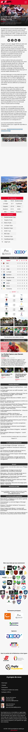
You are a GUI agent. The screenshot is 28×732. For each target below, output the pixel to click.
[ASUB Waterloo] (4, 588)
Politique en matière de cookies (9, 690)
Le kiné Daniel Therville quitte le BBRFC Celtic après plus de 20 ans (13, 477)
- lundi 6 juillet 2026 (13, 427)
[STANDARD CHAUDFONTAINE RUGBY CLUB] (24, 597)
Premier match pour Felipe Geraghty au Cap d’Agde (13, 480)
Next (24, 141)
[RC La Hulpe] (14, 602)
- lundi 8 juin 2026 (13, 433)
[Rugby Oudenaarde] (9, 582)
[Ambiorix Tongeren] (4, 582)
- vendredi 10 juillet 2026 (13, 420)
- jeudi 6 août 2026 (13, 401)
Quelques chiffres (6, 692)
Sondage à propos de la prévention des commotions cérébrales (11, 470)
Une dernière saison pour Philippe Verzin (13, 467)
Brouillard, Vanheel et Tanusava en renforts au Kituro (13, 448)
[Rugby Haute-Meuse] (18, 577)
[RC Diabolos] (23, 568)
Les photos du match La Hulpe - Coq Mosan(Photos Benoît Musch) (14, 135)
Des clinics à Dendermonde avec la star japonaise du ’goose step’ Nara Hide (13, 474)
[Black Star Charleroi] (9, 568)
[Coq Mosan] (2, 592)
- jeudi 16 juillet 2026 (13, 417)
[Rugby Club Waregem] (14, 577)
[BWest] (7, 592)
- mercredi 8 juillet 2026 (13, 423)
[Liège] (14, 587)
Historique (4, 683)
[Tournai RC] (13, 597)
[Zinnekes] (19, 602)
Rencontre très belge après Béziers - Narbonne (13, 483)
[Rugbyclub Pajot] (19, 568)
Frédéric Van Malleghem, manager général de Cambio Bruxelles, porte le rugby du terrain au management (12, 458)
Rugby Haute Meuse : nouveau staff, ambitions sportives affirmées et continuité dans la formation (13, 509)
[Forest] (20, 572)
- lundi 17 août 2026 (13, 391)
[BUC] (16, 597)
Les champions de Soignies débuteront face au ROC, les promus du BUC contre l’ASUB (13, 451)
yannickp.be (14, 730)
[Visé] (25, 592)
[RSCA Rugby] (3, 597)
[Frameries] (25, 573)
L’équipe (3, 685)
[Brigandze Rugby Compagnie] (9, 602)
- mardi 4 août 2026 (14, 404)
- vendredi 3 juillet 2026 (13, 430)
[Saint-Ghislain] (12, 572)
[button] (5, 140)
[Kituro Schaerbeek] (16, 592)
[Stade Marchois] (14, 582)
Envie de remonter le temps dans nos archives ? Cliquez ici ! (14, 437)
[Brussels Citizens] (16, 572)
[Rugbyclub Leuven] (23, 588)
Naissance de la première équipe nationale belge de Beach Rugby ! (13, 454)
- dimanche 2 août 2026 (13, 411)
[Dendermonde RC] (11, 593)
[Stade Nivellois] (23, 577)
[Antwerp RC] (20, 592)
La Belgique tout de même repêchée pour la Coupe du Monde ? (13, 499)
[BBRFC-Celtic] (23, 582)
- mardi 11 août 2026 (13, 398)
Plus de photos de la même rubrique (14, 337)
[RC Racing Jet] (18, 582)
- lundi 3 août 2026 (13, 408)
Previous (4, 141)
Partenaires (4, 687)
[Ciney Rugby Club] (20, 597)
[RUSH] (9, 577)
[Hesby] (4, 568)
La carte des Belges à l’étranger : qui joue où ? (12, 445)
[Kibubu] (8, 597)
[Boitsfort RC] (2, 572)
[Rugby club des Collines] (9, 587)
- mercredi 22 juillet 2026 (11, 414)
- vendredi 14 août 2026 (13, 394)
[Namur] (7, 572)
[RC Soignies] (4, 577)
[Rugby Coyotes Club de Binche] (14, 568)
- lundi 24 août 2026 (13, 388)
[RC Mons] (18, 588)
